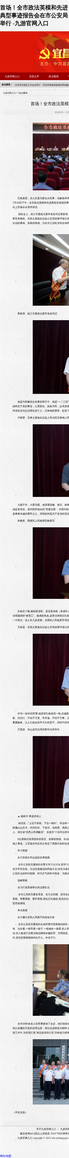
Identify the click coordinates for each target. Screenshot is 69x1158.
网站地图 (5, 1155)
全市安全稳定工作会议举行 (28, 85)
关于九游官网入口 (46, 1129)
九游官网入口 (12, 76)
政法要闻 (54, 76)
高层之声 (34, 76)
